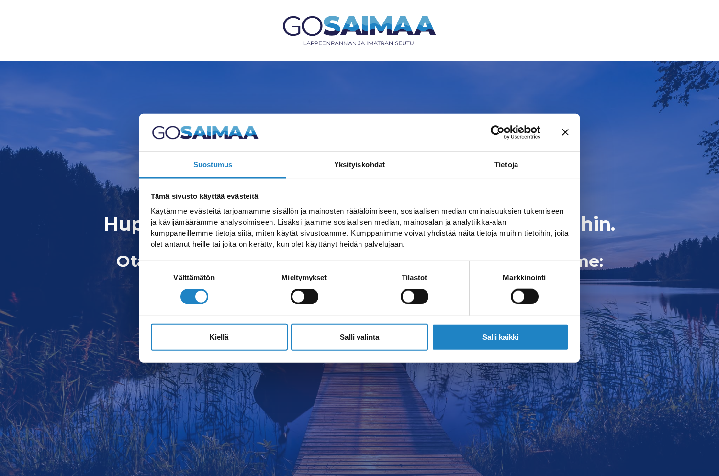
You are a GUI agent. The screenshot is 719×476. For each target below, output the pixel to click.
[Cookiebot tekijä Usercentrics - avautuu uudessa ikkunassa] (497, 132)
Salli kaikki (500, 336)
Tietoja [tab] (506, 164)
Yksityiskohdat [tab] (359, 164)
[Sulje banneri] (565, 132)
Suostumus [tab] (213, 164)
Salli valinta (359, 336)
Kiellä (218, 336)
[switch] (304, 296)
